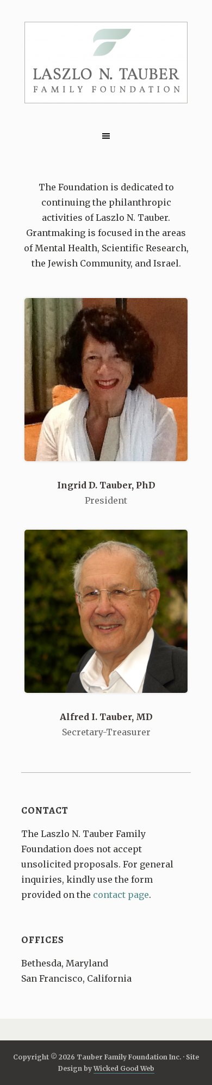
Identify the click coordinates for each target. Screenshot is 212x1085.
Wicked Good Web (123, 1068)
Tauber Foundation (106, 62)
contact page (121, 894)
